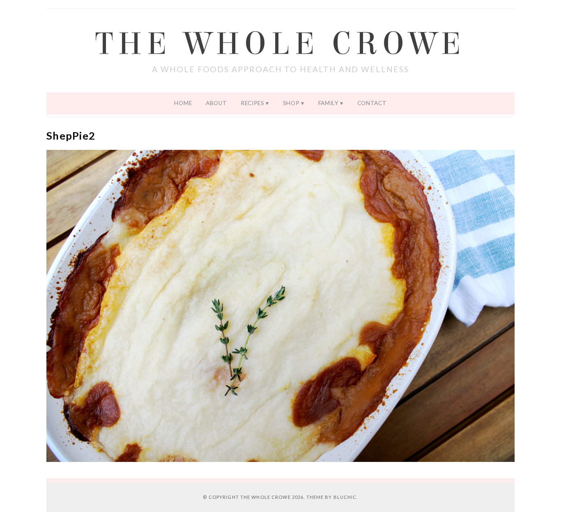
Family (328, 103)
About (216, 103)
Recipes (252, 103)
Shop (291, 103)
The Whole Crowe (280, 44)
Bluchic (345, 497)
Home (183, 103)
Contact (372, 103)
